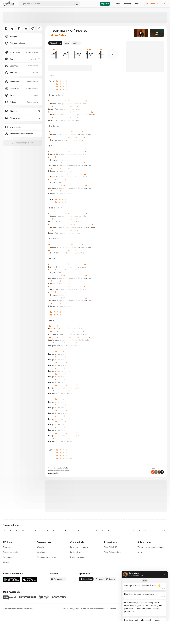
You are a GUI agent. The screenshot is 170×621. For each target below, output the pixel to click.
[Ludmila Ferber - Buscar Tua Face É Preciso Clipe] (141, 33)
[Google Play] (11, 579)
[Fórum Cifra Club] (9, 597)
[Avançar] (112, 54)
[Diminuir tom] (32, 59)
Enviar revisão (53, 473)
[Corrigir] (32, 28)
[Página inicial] (8, 4)
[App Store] (29, 579)
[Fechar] (165, 574)
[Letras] (44, 596)
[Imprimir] (12, 28)
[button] (141, 33)
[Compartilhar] (39, 28)
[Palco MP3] (59, 597)
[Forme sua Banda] (27, 597)
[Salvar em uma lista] (19, 28)
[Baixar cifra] (26, 28)
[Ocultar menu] (6, 28)
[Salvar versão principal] (60, 43)
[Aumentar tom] (39, 59)
